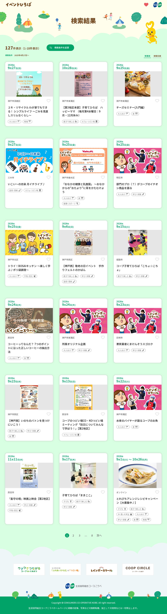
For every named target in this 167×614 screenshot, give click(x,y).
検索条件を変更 (61, 47)
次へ (99, 535)
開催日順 (157, 56)
